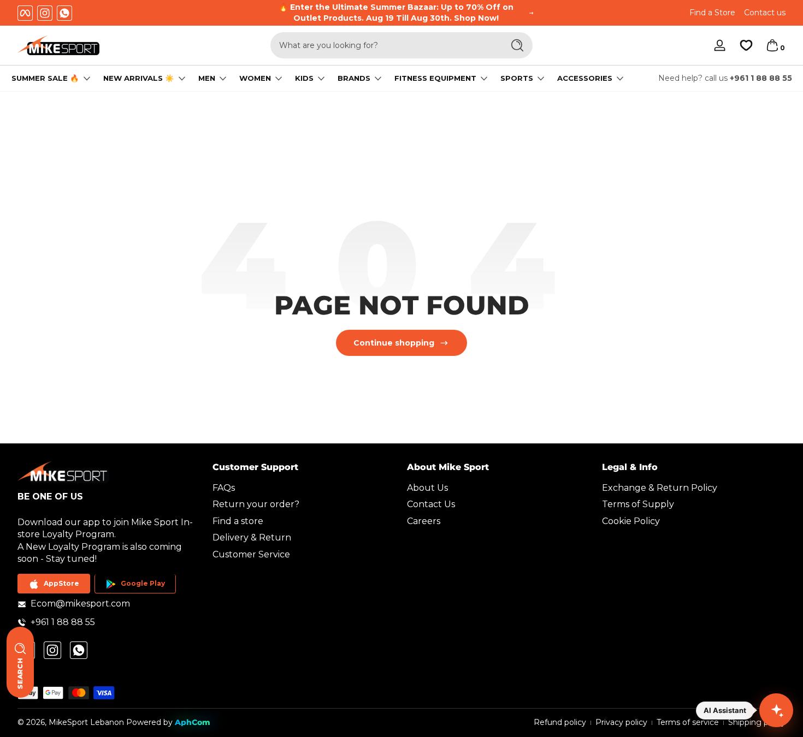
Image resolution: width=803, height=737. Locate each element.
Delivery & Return (251, 538)
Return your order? (255, 505)
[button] (772, 45)
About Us (427, 488)
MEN (206, 78)
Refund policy (560, 722)
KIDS (304, 78)
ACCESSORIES (584, 78)
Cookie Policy (631, 521)
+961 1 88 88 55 (761, 78)
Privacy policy (621, 722)
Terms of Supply (638, 505)
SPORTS (516, 78)
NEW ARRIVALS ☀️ (138, 78)
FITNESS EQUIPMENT (435, 78)
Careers (423, 521)
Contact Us (431, 505)
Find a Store (712, 12)
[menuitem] (304, 488)
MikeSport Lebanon (86, 722)
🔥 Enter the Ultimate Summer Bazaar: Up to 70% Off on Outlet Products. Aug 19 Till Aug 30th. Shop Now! (396, 12)
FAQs (223, 488)
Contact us (765, 12)
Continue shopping (393, 343)
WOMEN (255, 78)
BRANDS (354, 78)
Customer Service (251, 554)
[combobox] (384, 45)
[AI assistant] (776, 710)
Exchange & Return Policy (659, 488)
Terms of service (688, 722)
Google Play (143, 584)
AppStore (61, 584)
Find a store (237, 521)
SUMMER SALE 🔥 (45, 78)
